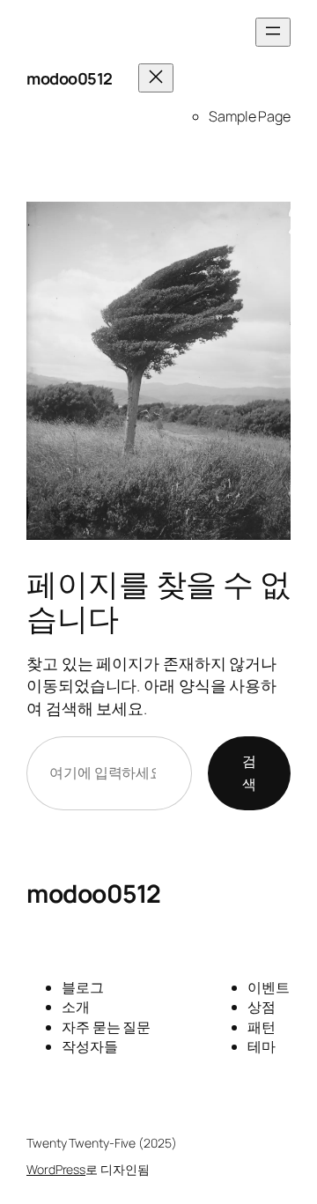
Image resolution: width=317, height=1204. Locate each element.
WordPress (55, 1169)
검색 (249, 772)
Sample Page (250, 116)
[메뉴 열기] (273, 32)
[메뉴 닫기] (155, 77)
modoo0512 (69, 78)
